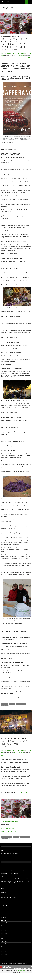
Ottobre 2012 (4, 949)
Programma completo (6, 796)
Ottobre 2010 (4, 954)
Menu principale (30, 2)
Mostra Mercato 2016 (7, 836)
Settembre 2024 (4, 917)
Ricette (2, 900)
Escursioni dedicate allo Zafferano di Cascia (11, 873)
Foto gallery (3, 892)
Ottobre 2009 (4, 957)
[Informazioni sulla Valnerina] (23, 966)
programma (5, 703)
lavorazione (3, 894)
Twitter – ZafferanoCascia (7, 828)
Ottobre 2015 (4, 941)
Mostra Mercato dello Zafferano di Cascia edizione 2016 (16, 741)
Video (2, 850)
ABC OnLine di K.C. (22, 970)
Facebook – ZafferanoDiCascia (8, 831)
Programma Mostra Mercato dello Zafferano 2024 (12, 876)
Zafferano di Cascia (6, 2)
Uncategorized (4, 905)
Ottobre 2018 (4, 933)
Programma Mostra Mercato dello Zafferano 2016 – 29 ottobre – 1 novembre (15, 42)
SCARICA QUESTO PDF (21, 792)
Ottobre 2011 (4, 951)
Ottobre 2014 (4, 943)
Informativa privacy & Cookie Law (7, 963)
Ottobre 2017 (4, 936)
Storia (2, 902)
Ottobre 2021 (4, 928)
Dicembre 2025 (4, 914)
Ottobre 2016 (4, 938)
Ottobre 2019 (4, 930)
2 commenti (14, 49)
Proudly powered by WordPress (21, 963)
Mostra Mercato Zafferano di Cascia (10, 36)
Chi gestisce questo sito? (7, 847)
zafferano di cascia (20, 703)
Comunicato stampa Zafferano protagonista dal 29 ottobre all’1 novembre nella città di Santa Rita (15, 882)
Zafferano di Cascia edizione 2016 (9, 821)
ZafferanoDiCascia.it (18, 55)
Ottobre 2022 (4, 925)
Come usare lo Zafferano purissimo (9, 853)
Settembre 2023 (4, 922)
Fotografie (3, 855)
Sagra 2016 (12, 703)
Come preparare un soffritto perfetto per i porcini (12, 870)
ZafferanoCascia (6, 705)
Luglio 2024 (3, 920)
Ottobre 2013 (4, 946)
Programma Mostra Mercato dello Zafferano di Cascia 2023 (14, 878)
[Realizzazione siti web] (5, 967)
